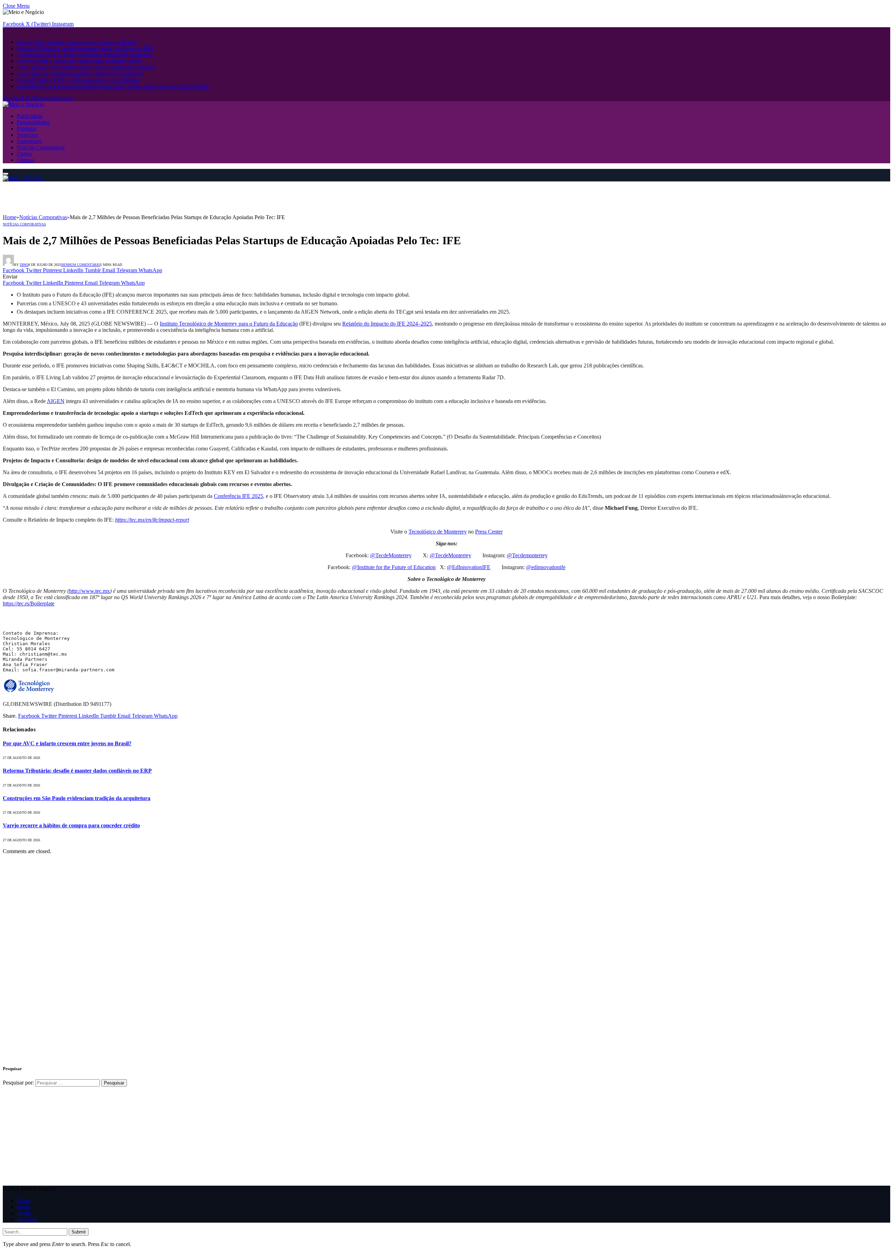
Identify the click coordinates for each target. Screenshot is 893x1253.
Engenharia (29, 141)
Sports (24, 1207)
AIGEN (56, 401)
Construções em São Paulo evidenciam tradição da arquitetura (84, 55)
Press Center (489, 532)
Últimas (25, 160)
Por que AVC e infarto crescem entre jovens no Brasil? (77, 42)
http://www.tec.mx (89, 591)
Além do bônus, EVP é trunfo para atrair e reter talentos (78, 80)
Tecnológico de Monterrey (437, 532)
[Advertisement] (130, 197)
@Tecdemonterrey (527, 555)
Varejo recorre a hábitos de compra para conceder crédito (79, 61)
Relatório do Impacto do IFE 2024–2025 (387, 324)
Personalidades (33, 122)
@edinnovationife (545, 567)
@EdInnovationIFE (468, 567)
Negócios (27, 135)
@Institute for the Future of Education (394, 567)
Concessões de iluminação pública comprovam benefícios (80, 73)
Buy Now (28, 1219)
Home (23, 1200)
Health (24, 1213)
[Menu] (5, 174)
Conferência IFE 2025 (238, 496)
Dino (24, 265)
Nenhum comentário (80, 265)
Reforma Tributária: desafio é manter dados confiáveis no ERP (85, 48)
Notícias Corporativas (41, 147)
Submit (79, 1232)
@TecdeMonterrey (391, 555)
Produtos (26, 129)
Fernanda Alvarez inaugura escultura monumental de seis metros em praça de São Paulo (113, 86)
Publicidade (30, 116)
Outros (24, 154)
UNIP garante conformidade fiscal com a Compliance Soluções (86, 67)
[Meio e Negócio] (23, 104)
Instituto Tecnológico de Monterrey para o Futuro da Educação (229, 324)
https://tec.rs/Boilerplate (28, 603)
